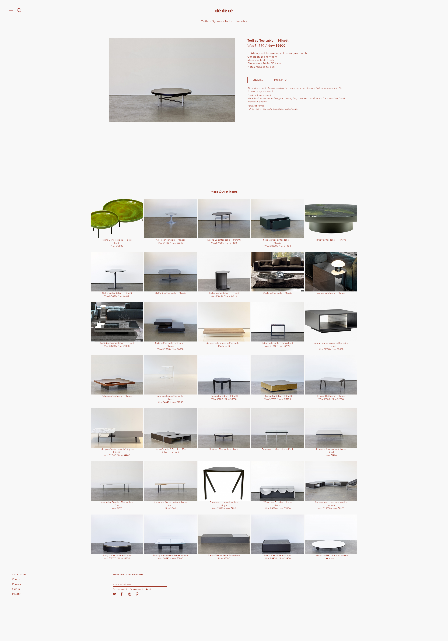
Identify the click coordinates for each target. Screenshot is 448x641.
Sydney (217, 21)
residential (138, 589)
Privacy (16, 593)
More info (280, 80)
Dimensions (254, 63)
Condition (253, 56)
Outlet (205, 21)
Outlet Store (19, 574)
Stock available (256, 60)
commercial (121, 589)
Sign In (16, 588)
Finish (251, 53)
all (150, 589)
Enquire (258, 80)
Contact (17, 579)
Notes (251, 66)
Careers (16, 584)
